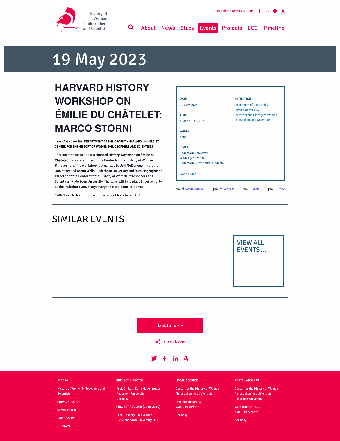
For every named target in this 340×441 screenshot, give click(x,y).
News (168, 28)
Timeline (274, 28)
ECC (252, 28)
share (256, 188)
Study (187, 28)
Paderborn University (231, 11)
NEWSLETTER (66, 410)
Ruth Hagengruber (148, 171)
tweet (281, 188)
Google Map (188, 174)
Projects (232, 28)
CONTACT (63, 426)
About (148, 28)
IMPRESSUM (65, 418)
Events (208, 28)
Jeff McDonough (132, 165)
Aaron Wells (86, 171)
